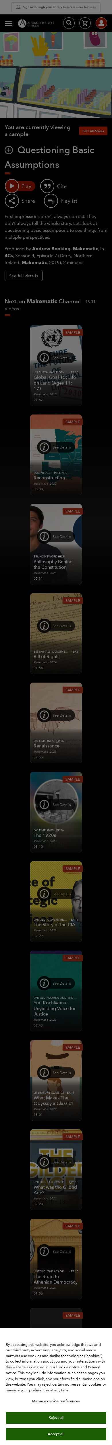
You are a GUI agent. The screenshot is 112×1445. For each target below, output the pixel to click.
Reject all (56, 1417)
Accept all (56, 1434)
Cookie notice (68, 1367)
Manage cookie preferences (56, 1401)
